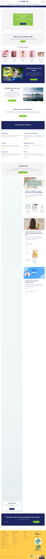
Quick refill (23, 41)
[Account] (41, 1)
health (30, 291)
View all (23, 48)
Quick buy (5, 56)
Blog (33, 4)
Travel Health (29, 4)
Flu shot (27, 291)
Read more (26, 198)
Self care (27, 243)
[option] (23, 6)
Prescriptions (18, 4)
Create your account (34, 79)
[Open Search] (2, 2)
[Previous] (1, 31)
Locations (37, 4)
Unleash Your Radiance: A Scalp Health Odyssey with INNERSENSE (34, 191)
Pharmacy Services (10, 4)
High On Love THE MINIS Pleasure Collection (41, 59)
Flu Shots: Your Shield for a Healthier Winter (32, 281)
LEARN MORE (26, 139)
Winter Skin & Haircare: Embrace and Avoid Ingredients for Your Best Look (34, 233)
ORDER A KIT (3, 156)
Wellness (31, 243)
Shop (24, 4)
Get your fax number (23, 116)
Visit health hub (23, 23)
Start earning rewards (12, 100)
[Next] (44, 31)
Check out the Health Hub (23, 172)
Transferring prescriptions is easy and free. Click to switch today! (23, 6)
